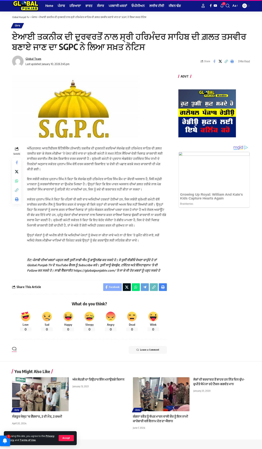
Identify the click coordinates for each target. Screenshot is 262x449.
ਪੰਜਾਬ (17, 25)
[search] (228, 5)
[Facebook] (211, 5)
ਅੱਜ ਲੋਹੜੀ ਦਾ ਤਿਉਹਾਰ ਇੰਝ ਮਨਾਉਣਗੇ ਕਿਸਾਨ (98, 379)
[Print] (232, 61)
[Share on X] (220, 61)
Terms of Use (28, 440)
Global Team (33, 58)
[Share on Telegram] (145, 287)
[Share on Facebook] (214, 61)
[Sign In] (203, 6)
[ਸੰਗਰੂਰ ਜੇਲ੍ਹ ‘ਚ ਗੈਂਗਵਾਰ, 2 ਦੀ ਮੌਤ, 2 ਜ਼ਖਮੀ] (40, 394)
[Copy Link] (226, 61)
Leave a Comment (149, 349)
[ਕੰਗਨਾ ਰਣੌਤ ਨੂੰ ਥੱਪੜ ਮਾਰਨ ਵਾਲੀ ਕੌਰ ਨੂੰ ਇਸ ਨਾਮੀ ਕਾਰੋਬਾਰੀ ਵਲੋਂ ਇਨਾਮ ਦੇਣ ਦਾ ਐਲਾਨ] (161, 394)
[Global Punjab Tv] (25, 6)
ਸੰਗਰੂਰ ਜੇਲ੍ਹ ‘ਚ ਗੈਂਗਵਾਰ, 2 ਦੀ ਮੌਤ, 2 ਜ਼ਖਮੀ (37, 416)
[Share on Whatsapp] (16, 180)
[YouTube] (215, 5)
